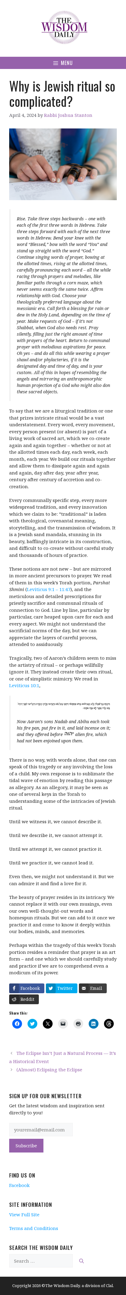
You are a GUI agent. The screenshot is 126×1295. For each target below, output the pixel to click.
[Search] (81, 1261)
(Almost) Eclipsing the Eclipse (49, 1069)
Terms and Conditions (33, 1228)
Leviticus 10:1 (24, 685)
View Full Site (24, 1214)
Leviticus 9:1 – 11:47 (48, 589)
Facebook (19, 1185)
